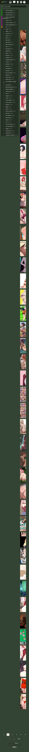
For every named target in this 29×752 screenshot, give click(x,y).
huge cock (8, 79)
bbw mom (8, 42)
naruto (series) (9, 22)
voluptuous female (10, 135)
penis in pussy (9, 111)
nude (7, 98)
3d (6, 27)
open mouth (8, 102)
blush (7, 53)
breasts (7, 55)
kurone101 (8, 84)
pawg (7, 106)
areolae (7, 33)
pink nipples (8, 115)
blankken (8, 51)
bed (6, 46)
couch (7, 61)
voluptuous (8, 132)
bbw (7, 37)
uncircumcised (9, 124)
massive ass (8, 91)
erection (7, 64)
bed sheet (8, 48)
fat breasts (8, 68)
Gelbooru (16, 743)
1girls (7, 31)
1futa (7, 29)
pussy (7, 119)
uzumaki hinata (9, 126)
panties (7, 104)
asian (7, 35)
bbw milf (8, 40)
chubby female (9, 59)
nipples (7, 95)
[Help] (24, 3)
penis (7, 108)
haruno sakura (9, 10)
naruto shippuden (10, 24)
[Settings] (21, 3)
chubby (7, 57)
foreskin (7, 70)
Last (19, 738)
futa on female (9, 72)
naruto (7, 20)
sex (6, 122)
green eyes (8, 77)
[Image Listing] (10, 3)
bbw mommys (9, 44)
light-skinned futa (10, 87)
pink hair (8, 113)
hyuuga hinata (9, 12)
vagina (7, 128)
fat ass (7, 66)
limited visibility (9, 89)
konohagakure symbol (11, 81)
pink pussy (8, 117)
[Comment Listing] (14, 3)
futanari (7, 75)
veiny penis (8, 130)
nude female (9, 100)
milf (6, 93)
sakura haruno (9, 14)
